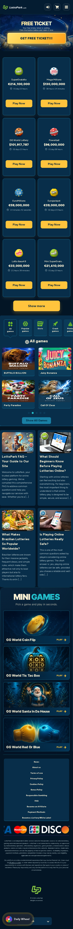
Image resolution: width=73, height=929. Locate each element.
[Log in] (47, 7)
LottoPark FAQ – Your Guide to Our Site (15, 461)
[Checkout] (58, 7)
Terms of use (36, 773)
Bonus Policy (36, 790)
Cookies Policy (36, 784)
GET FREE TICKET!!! (36, 38)
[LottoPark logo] (14, 7)
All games (39, 341)
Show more (36, 306)
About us (36, 767)
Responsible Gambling (36, 795)
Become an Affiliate (36, 806)
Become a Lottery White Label (36, 818)
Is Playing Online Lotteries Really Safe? (52, 539)
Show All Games (36, 420)
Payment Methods (36, 812)
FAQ (37, 801)
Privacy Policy (36, 778)
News (36, 762)
